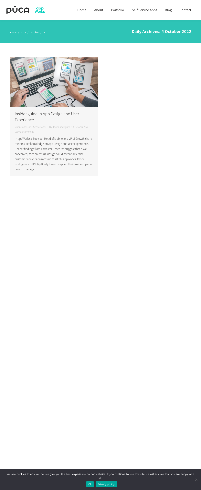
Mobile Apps (21, 126)
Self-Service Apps (37, 126)
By (59, 126)
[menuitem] (81, 10)
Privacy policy (106, 484)
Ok (90, 484)
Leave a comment (24, 131)
